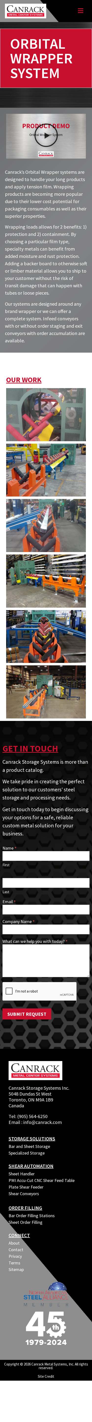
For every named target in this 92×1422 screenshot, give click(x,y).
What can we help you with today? (34, 941)
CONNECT (19, 1235)
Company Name (18, 921)
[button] (46, 136)
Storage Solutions (32, 1138)
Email (9, 902)
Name (9, 848)
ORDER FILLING (25, 1208)
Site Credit (46, 1376)
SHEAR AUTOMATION (31, 1166)
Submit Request (26, 1014)
